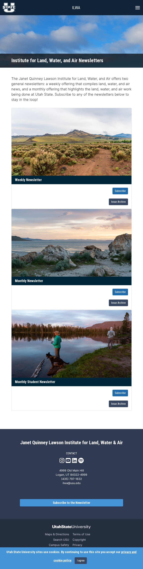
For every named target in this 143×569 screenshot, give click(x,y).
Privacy (77, 545)
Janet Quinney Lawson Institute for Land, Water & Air (71, 442)
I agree (81, 560)
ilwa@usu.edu (72, 483)
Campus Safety (59, 545)
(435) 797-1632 (71, 479)
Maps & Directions (57, 534)
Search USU (61, 539)
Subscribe (120, 191)
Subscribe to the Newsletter (71, 503)
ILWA (76, 7)
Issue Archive (118, 201)
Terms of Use (81, 534)
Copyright (79, 539)
